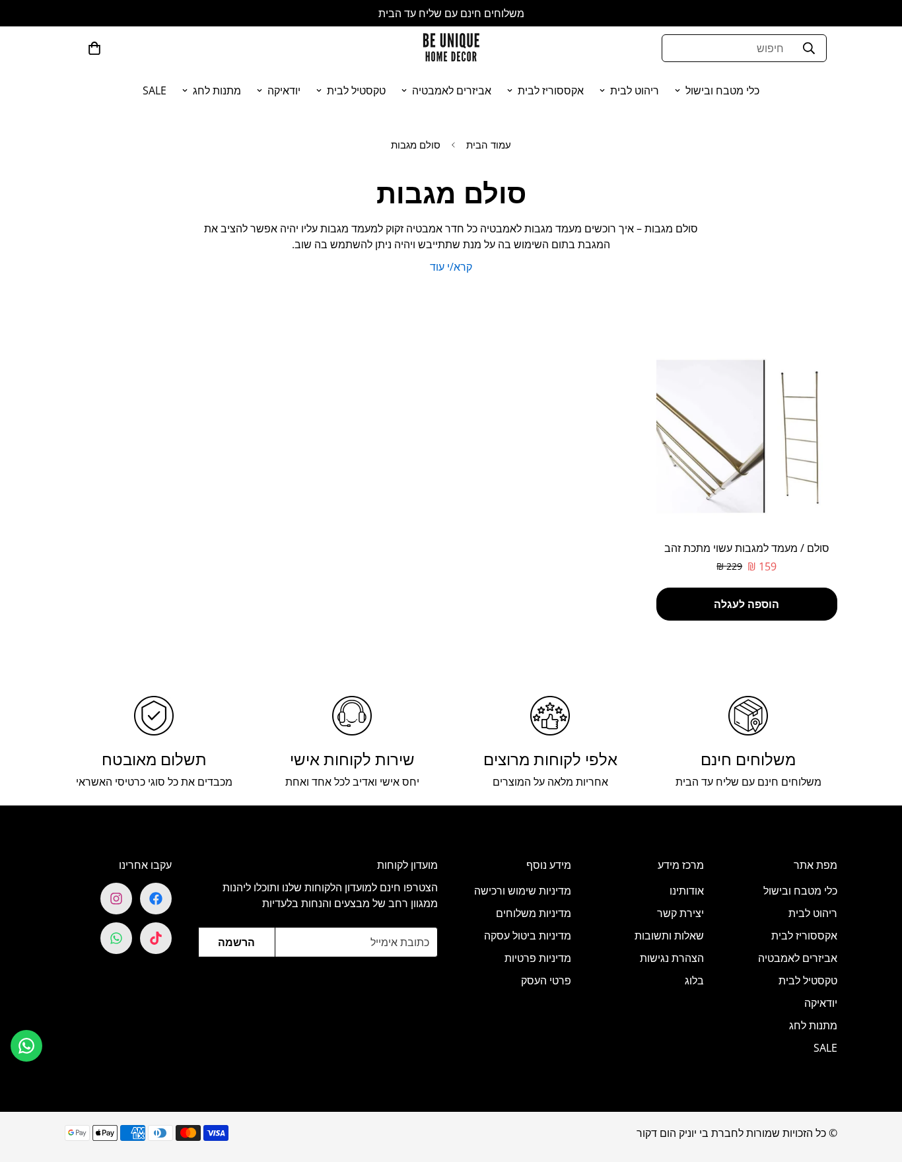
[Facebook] (156, 898)
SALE (154, 90)
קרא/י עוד (451, 266)
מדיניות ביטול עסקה (527, 935)
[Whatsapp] (116, 938)
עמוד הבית (488, 144)
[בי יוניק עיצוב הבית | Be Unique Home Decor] (451, 47)
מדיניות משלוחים (533, 913)
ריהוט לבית (634, 90)
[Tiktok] (156, 938)
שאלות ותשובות (669, 935)
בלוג (694, 980)
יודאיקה (283, 90)
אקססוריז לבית (551, 90)
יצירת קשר (680, 913)
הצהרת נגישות (672, 958)
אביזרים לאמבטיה (451, 90)
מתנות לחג (217, 90)
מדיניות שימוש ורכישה (522, 890)
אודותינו (687, 890)
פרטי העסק (546, 980)
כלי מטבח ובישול (722, 90)
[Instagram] (116, 898)
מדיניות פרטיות (537, 958)
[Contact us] (26, 1046)
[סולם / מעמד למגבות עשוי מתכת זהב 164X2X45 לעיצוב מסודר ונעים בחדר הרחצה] (747, 436)
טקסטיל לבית (356, 90)
